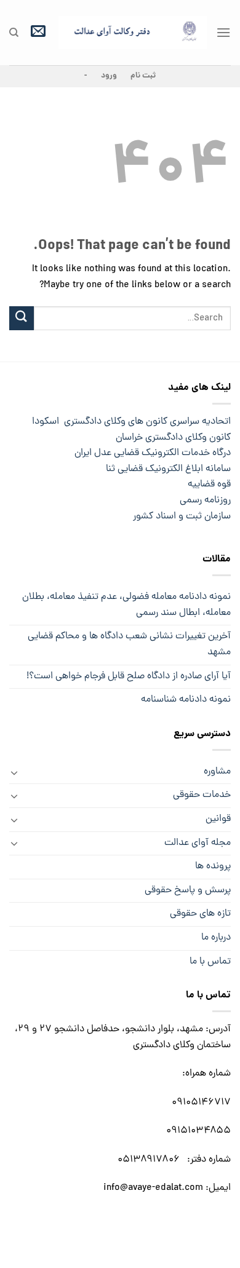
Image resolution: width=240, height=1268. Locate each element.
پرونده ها (213, 866)
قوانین (218, 819)
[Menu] (223, 32)
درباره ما (216, 937)
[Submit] (21, 318)
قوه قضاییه (208, 484)
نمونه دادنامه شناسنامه (186, 699)
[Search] (13, 32)
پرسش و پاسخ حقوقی (188, 890)
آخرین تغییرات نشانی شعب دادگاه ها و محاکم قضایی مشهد (129, 644)
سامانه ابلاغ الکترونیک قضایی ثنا (153, 469)
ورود (109, 75)
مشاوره (217, 771)
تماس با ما (210, 961)
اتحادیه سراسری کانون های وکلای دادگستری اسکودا (131, 421)
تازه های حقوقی (200, 913)
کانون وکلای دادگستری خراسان (171, 437)
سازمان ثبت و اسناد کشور (179, 516)
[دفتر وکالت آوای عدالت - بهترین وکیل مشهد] (132, 32)
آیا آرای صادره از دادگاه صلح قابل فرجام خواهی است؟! (128, 676)
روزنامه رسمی (205, 500)
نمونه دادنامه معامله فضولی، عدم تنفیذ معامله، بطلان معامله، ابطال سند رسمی (126, 605)
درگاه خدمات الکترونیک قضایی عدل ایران (148, 453)
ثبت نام (143, 75)
